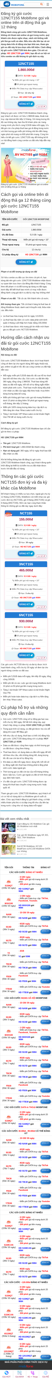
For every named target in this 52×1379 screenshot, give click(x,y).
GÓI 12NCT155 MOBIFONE (36, 219)
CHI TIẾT (40, 106)
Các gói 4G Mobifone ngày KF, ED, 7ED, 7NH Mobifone (33, 836)
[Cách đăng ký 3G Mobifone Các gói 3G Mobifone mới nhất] (9, 827)
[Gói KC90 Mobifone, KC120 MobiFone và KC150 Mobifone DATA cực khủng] (9, 849)
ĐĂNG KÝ (24, 104)
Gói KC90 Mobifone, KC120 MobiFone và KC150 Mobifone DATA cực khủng (33, 848)
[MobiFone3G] (14, 3)
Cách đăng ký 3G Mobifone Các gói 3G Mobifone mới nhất (33, 825)
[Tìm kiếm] (41, 4)
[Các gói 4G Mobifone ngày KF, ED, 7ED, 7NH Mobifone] (9, 838)
